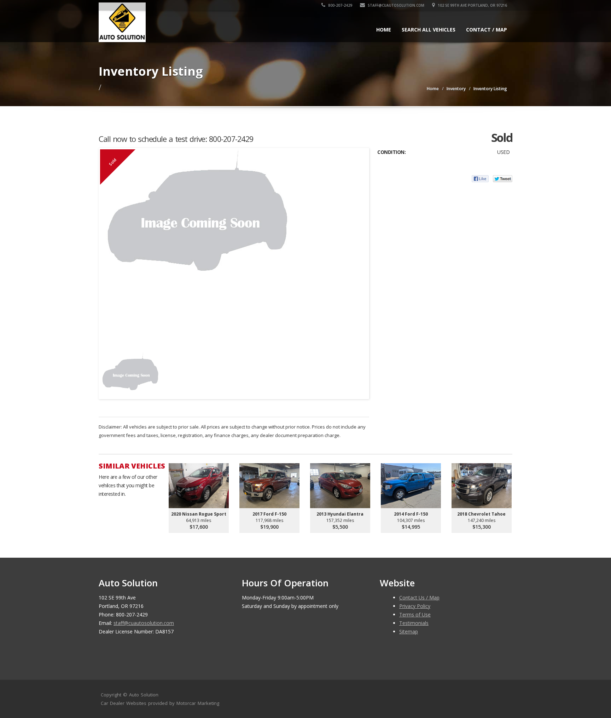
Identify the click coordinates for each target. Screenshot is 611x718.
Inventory (456, 89)
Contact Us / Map (419, 597)
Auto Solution (143, 694)
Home (383, 29)
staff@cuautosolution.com (395, 5)
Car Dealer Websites (123, 703)
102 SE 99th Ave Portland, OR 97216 (472, 5)
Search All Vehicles (428, 29)
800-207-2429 (339, 5)
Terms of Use (415, 614)
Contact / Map (486, 29)
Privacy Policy (414, 606)
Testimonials (414, 623)
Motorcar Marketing (197, 703)
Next (361, 372)
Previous (107, 372)
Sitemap (408, 631)
